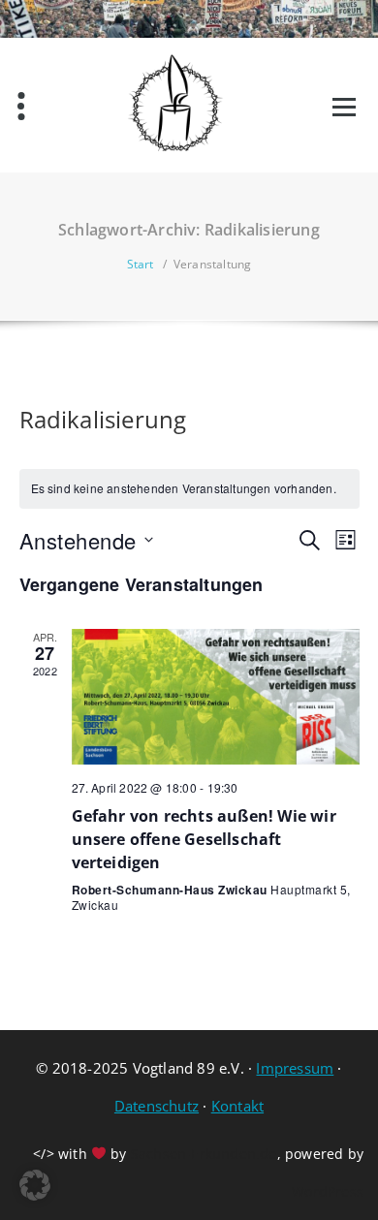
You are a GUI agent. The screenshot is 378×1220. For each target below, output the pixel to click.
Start (140, 264)
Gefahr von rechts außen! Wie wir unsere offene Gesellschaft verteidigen (204, 839)
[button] (35, 1185)
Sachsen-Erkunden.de (204, 1153)
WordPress (327, 1191)
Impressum (294, 1068)
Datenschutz (156, 1105)
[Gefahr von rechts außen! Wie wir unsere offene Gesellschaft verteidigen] (216, 697)
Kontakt (237, 1105)
